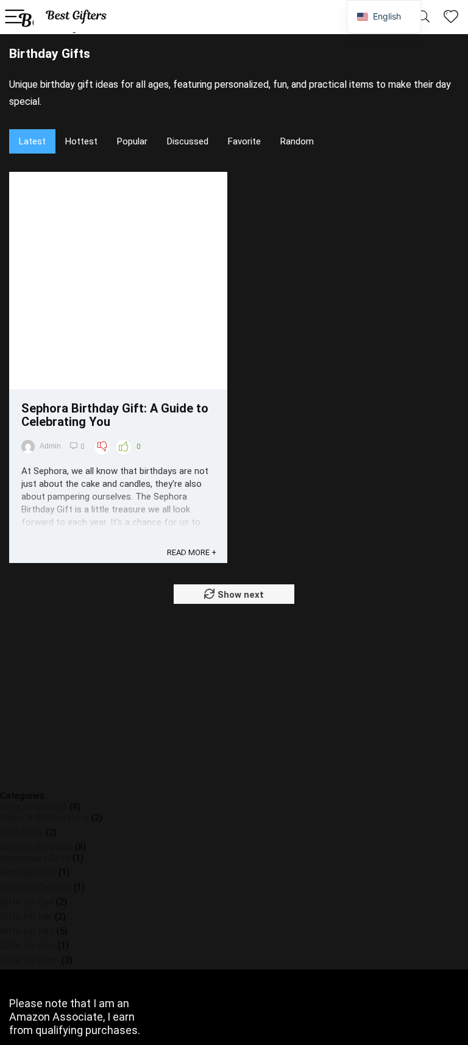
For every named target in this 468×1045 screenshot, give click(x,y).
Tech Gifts (21, 832)
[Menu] (14, 17)
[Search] (423, 17)
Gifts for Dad (27, 901)
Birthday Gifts (28, 872)
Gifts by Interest (33, 806)
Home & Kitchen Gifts (44, 817)
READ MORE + (191, 552)
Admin (50, 446)
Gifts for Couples (35, 887)
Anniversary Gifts (35, 857)
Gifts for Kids (27, 945)
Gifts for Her (26, 916)
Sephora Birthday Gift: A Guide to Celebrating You (114, 415)
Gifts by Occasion (36, 846)
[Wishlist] (451, 17)
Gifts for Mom (29, 960)
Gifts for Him (27, 931)
